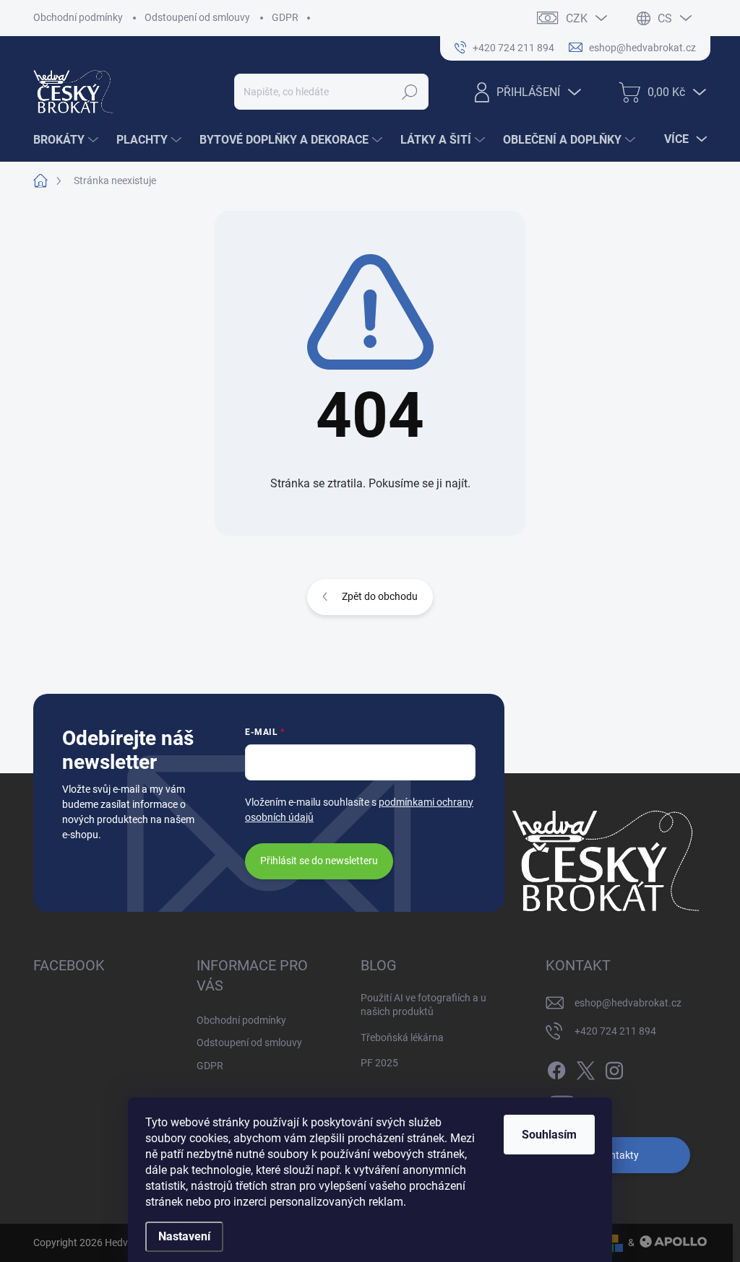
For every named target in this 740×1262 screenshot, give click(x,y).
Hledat (409, 91)
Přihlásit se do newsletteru (319, 860)
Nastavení (184, 1236)
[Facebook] (556, 1068)
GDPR (285, 17)
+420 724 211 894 (615, 1031)
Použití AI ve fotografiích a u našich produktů (423, 1005)
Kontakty (618, 1155)
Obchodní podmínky (78, 17)
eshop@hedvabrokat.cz (628, 1003)
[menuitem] (67, 140)
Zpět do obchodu (380, 596)
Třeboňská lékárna (402, 1037)
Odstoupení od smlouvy (197, 17)
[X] (585, 1068)
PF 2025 (379, 1063)
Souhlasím (549, 1134)
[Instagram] (614, 1068)
